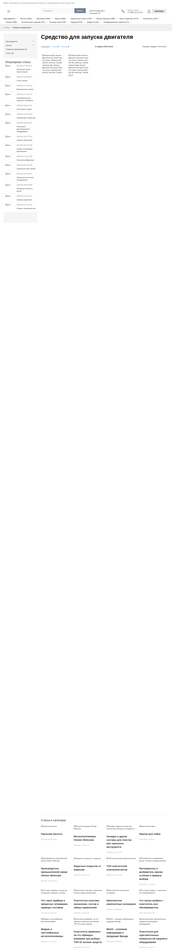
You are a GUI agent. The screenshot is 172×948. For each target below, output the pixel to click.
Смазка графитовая (24, 200)
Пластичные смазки (24, 109)
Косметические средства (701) (33, 22)
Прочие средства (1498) (105, 19)
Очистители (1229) (150, 19)
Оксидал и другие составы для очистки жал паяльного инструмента (118, 841)
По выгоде (64, 46)
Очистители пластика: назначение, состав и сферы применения (87, 904)
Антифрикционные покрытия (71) (116, 22)
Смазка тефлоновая (24, 140)
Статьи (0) (10, 53)
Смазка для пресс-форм (26, 169)
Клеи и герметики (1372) (129, 19)
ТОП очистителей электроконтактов (116, 868)
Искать (80, 11)
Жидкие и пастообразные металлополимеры (52, 932)
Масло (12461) (26, 19)
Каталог (9, 45)
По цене (54, 46)
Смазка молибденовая (25, 160)
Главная (7, 27)
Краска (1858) (60, 19)
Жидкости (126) (93, 22)
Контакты (159, 11)
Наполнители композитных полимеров (121, 902)
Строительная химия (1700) (81, 19)
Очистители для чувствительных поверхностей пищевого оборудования (153, 936)
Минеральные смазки (25, 89)
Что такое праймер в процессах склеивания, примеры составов (54, 904)
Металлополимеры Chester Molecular (85, 838)
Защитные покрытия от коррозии (87, 868)
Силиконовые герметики (26, 118)
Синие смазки (22, 81)
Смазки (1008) (11, 22)
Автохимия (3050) (43, 19)
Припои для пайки (149, 834)
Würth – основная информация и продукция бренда (117, 932)
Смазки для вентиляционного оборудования (23, 129)
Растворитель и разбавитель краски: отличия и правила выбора (151, 873)
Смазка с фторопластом (26, 208)
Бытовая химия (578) (58, 22)
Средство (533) (76, 22)
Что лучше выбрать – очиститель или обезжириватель (151, 904)
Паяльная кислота (51, 834)
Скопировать (94, 13)
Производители (9, 19)
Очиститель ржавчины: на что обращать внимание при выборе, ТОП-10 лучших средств (88, 936)
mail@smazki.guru (96, 10)
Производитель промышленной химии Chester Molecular (54, 872)
